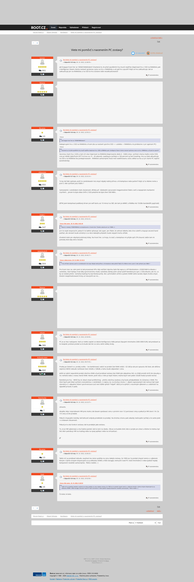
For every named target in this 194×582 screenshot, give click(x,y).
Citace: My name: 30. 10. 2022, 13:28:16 (71, 483)
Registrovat (96, 27)
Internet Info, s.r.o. (72, 576)
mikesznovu (42, 172)
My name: (42, 128)
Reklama (42, 83)
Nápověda (62, 27)
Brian (107, 561)
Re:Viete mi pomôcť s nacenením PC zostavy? (80, 60)
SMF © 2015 (95, 559)
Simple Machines (105, 559)
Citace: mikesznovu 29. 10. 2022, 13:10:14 (72, 260)
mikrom (42, 332)
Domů (53, 27)
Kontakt (52, 579)
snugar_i (42, 215)
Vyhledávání (74, 27)
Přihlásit (85, 27)
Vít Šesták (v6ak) (42, 357)
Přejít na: (131, 522)
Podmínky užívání (69, 579)
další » (160, 38)
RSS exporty (93, 579)
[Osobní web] (42, 374)
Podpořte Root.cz (82, 579)
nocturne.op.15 (42, 251)
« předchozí (154, 38)
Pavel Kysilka (42, 398)
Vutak (42, 474)
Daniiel (95, 561)
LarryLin (42, 58)
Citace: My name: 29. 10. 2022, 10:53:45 (71, 223)
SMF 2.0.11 (87, 559)
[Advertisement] (97, 11)
